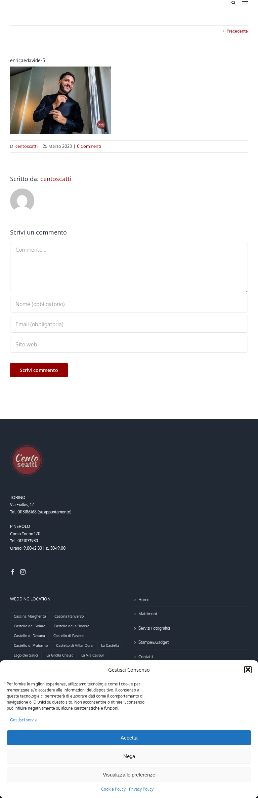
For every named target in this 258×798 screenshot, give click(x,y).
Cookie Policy (113, 789)
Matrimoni (147, 613)
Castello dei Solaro (29, 626)
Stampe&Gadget (153, 642)
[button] (248, 669)
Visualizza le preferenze (129, 775)
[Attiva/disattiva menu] (245, 3)
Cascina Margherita (30, 616)
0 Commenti (89, 146)
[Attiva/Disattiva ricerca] (233, 3)
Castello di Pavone (68, 635)
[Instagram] (23, 572)
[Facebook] (12, 572)
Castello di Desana (29, 635)
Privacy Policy (141, 789)
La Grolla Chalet (59, 655)
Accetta (129, 738)
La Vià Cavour (92, 655)
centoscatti (26, 146)
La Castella (110, 645)
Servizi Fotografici (154, 628)
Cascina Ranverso (69, 616)
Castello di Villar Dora (74, 645)
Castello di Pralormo (31, 645)
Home (143, 599)
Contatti (145, 656)
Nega (129, 756)
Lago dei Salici (26, 655)
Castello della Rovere (71, 626)
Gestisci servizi (23, 719)
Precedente (237, 31)
